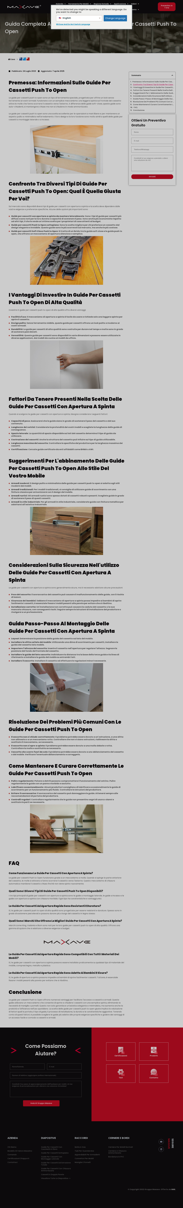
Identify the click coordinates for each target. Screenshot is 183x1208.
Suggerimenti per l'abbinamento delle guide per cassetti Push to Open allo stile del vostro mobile (153, 93)
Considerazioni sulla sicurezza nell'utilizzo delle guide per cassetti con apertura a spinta (153, 96)
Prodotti (154, 1055)
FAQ (135, 107)
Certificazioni (121, 1055)
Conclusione (139, 110)
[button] (167, 6)
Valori (134, 4)
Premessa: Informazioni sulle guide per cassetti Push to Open (153, 82)
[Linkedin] (161, 1149)
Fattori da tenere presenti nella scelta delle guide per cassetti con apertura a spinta (153, 90)
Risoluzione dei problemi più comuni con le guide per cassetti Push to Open (153, 102)
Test (121, 1077)
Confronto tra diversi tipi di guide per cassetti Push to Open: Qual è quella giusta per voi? (153, 85)
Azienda (59, 4)
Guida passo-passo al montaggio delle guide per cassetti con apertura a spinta (153, 99)
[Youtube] (161, 1141)
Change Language (115, 18)
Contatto (153, 1077)
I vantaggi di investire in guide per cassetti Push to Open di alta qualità (153, 87)
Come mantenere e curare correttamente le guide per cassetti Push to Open (153, 105)
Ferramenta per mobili (78, 4)
